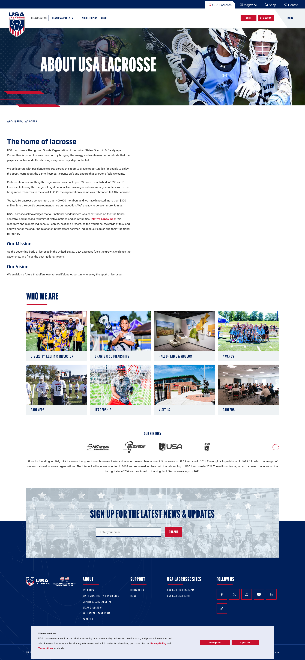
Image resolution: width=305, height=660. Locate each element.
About (104, 18)
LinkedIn (271, 594)
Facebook (222, 594)
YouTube (259, 594)
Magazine (250, 4)
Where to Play (89, 18)
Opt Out (245, 642)
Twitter (234, 594)
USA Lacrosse (222, 4)
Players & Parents (62, 18)
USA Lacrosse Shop (178, 596)
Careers (88, 619)
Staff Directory (93, 608)
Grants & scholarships (97, 602)
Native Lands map (103, 219)
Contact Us (137, 590)
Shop (272, 4)
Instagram (246, 594)
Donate (293, 4)
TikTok (222, 608)
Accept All (215, 642)
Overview (88, 590)
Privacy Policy (158, 643)
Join (248, 18)
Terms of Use (45, 648)
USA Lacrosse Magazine (181, 590)
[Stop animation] (276, 447)
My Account (266, 18)
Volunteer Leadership (96, 613)
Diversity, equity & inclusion (101, 596)
